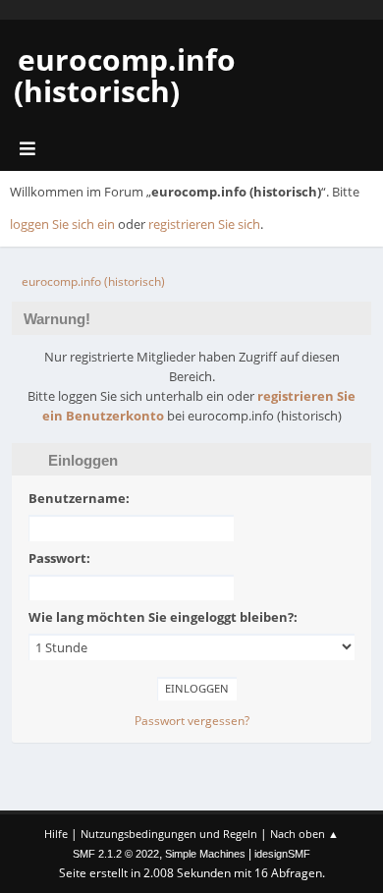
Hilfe (56, 833)
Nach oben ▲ (304, 833)
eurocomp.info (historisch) (125, 75)
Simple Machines (205, 854)
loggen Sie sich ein (62, 224)
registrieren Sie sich (204, 224)
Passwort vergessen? (192, 720)
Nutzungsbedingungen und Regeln (169, 833)
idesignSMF (282, 854)
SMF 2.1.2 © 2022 (116, 854)
